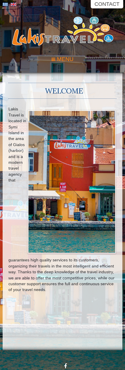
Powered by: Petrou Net (123, 350)
